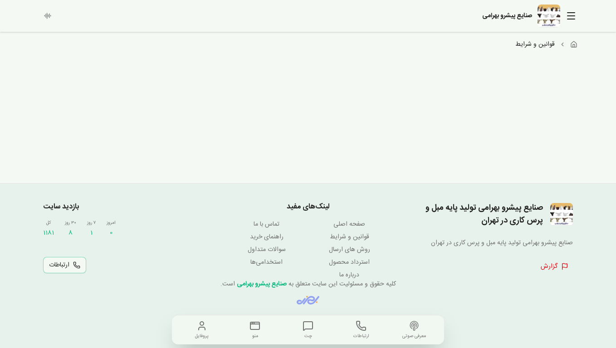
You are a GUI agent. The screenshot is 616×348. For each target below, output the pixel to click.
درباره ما (349, 275)
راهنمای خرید (267, 237)
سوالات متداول (267, 249)
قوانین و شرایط (349, 237)
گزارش (549, 266)
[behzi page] (308, 300)
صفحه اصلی (349, 224)
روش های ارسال (349, 249)
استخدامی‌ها (266, 262)
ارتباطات (59, 265)
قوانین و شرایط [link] (535, 44)
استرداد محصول (349, 262)
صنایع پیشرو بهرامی (262, 284)
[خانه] (573, 44)
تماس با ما (266, 224)
